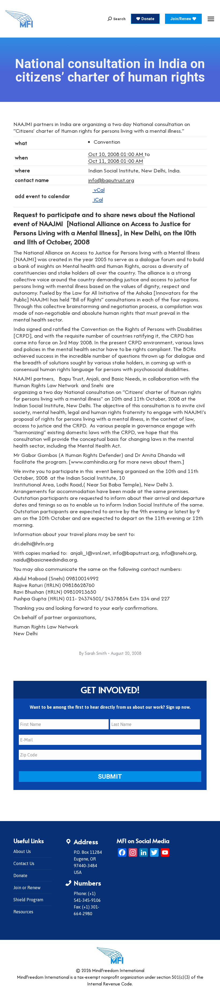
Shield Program (28, 899)
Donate (20, 875)
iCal (98, 199)
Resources (23, 911)
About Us (22, 851)
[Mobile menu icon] (211, 19)
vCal (99, 190)
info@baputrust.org (111, 180)
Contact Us (23, 863)
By (93, 653)
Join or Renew (27, 887)
